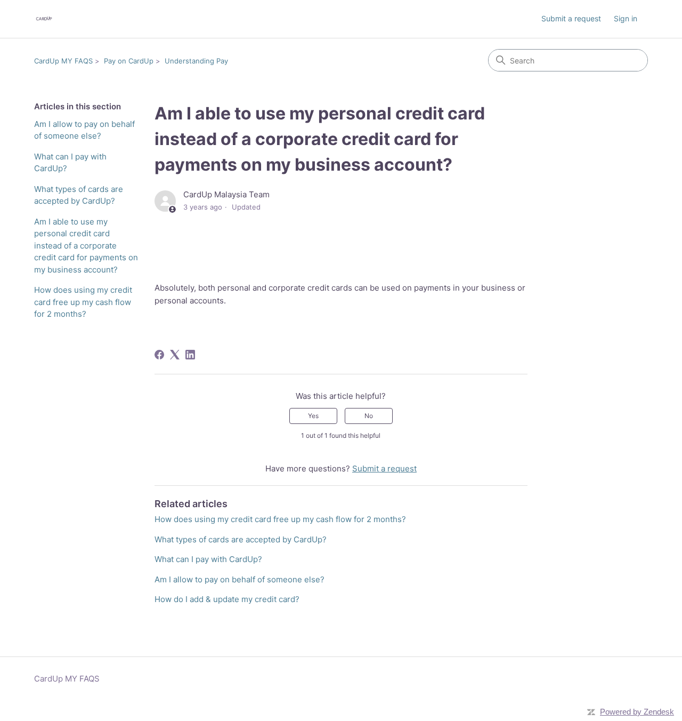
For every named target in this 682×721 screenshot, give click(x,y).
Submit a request (571, 18)
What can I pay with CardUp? (70, 162)
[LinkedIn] (190, 354)
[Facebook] (159, 354)
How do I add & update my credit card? (227, 599)
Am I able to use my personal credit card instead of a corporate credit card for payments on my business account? (86, 246)
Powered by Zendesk (637, 711)
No (368, 416)
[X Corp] (175, 354)
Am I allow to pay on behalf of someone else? (84, 130)
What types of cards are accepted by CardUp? (78, 195)
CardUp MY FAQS (63, 61)
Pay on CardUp (128, 61)
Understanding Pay (196, 61)
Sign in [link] (625, 18)
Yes (313, 416)
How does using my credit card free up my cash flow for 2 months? (83, 302)
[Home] (44, 19)
